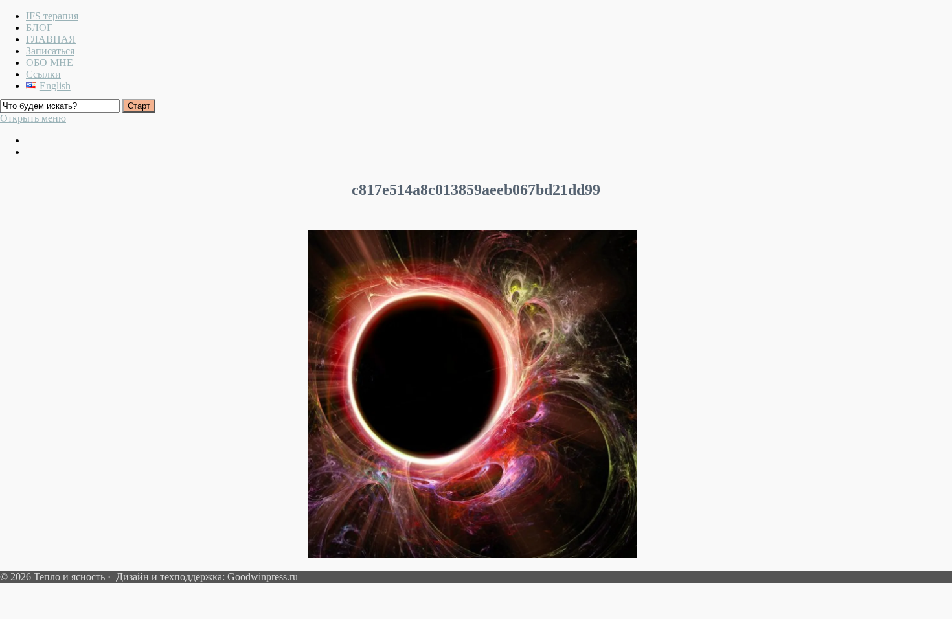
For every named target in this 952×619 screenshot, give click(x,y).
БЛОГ (39, 27)
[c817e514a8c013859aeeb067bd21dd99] (472, 554)
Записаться (50, 50)
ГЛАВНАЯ (51, 39)
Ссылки (43, 74)
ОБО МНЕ (49, 62)
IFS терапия (52, 15)
